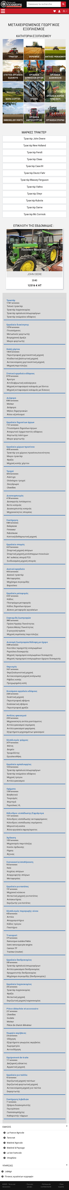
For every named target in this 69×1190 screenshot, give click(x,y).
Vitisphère (11, 1158)
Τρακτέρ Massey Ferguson (34, 180)
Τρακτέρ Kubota (34, 200)
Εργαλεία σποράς (55, 120)
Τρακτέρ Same (35, 207)
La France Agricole (15, 1133)
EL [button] (64, 11)
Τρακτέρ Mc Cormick (35, 214)
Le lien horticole (14, 1153)
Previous (9, 247)
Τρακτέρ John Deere (34, 138)
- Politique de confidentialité (46, 1185)
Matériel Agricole (15, 1143)
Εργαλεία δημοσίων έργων (34, 76)
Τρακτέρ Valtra (35, 186)
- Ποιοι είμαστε (61, 1185)
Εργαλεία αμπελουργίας (34, 118)
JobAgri (8, 1171)
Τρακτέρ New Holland (34, 145)
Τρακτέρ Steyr (34, 193)
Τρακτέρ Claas (34, 159)
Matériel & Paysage (16, 1148)
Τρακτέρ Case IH (34, 166)
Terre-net (11, 1138)
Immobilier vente (13, 120)
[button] (3, 11)
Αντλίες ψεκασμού (55, 57)
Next (59, 247)
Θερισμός (34, 57)
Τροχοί (34, 99)
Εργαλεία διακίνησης (55, 76)
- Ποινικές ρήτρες (29, 1185)
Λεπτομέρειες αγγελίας (36, 268)
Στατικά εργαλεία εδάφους (13, 76)
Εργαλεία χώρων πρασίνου (55, 97)
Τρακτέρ (13, 57)
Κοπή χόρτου (13, 99)
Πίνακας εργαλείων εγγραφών (19, 1176)
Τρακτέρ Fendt (34, 152)
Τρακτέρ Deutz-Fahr (34, 173)
